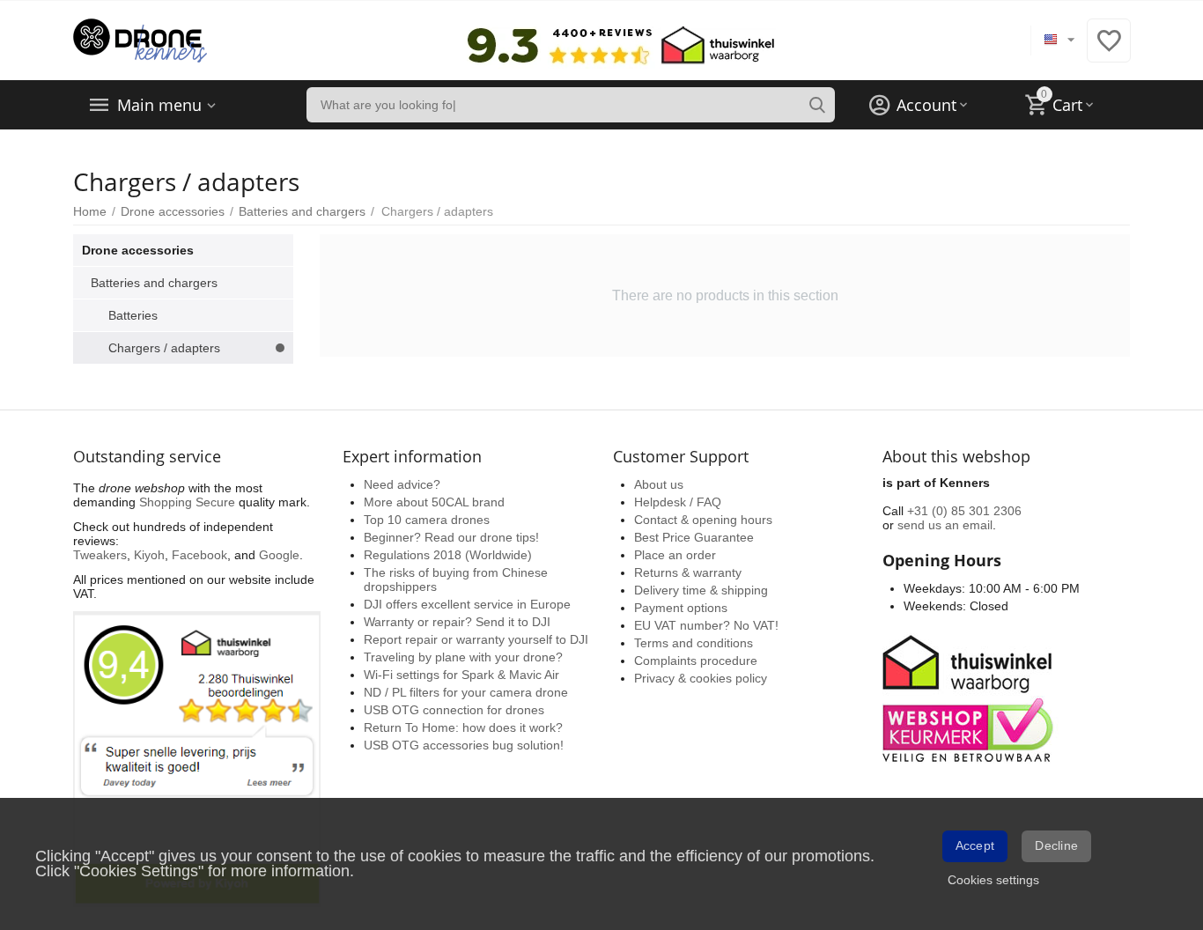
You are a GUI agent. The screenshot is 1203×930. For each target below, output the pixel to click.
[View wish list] (1109, 50)
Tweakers (100, 555)
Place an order (675, 555)
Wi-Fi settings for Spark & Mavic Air (461, 675)
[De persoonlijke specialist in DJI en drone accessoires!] (140, 40)
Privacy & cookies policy (700, 678)
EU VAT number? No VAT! (706, 625)
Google (279, 555)
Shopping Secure (187, 502)
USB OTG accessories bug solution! (464, 745)
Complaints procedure (695, 660)
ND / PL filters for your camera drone (466, 692)
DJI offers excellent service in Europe (467, 604)
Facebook (199, 555)
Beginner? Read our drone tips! (451, 537)
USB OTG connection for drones (454, 710)
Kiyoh (149, 555)
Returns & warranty (688, 572)
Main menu (159, 105)
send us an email (945, 525)
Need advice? (402, 484)
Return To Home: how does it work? (463, 727)
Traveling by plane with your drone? (463, 657)
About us (658, 484)
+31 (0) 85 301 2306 (964, 511)
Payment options (680, 608)
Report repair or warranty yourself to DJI (476, 639)
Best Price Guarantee (694, 537)
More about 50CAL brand (434, 502)
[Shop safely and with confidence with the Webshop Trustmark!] (970, 697)
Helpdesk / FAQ (677, 502)
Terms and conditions (693, 643)
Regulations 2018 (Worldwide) (448, 555)
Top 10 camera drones (427, 520)
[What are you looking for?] (817, 104)
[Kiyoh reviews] (197, 758)
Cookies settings (993, 880)
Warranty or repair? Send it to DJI (457, 622)
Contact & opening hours (703, 520)
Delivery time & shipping (701, 590)
